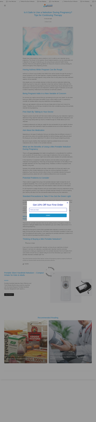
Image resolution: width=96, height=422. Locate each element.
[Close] (67, 202)
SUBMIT (48, 215)
